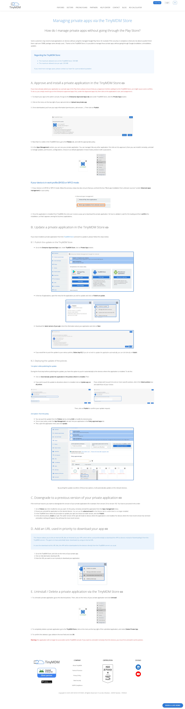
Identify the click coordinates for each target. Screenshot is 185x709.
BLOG (124, 7)
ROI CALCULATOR (135, 7)
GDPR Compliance (77, 685)
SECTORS (70, 7)
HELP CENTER (105, 7)
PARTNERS (94, 7)
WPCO (70, 182)
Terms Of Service (77, 670)
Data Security (77, 680)
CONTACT (116, 7)
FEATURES (60, 7)
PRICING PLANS (81, 7)
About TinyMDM (77, 665)
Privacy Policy (77, 675)
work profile (52, 182)
